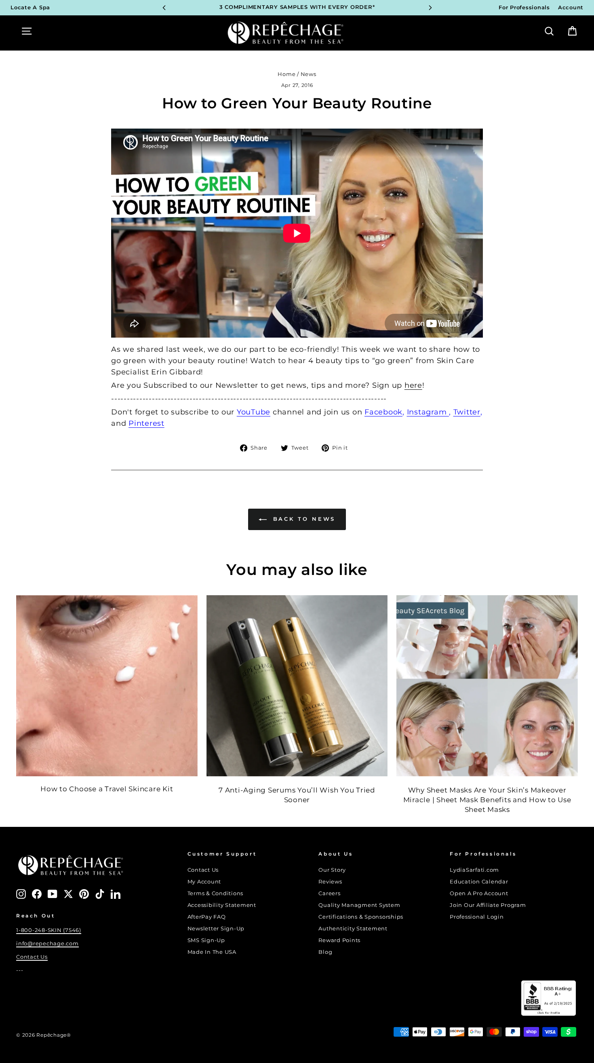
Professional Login (477, 917)
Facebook (383, 412)
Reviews (330, 882)
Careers (329, 893)
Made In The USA (211, 952)
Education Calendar (479, 882)
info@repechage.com (47, 943)
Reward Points (339, 940)
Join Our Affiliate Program (488, 905)
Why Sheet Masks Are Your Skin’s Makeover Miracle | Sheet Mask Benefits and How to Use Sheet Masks (487, 800)
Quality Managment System (359, 905)
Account (570, 7)
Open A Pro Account (479, 893)
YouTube (253, 412)
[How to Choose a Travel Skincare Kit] (107, 686)
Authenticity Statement (353, 929)
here (413, 385)
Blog (325, 952)
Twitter (466, 412)
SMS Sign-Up (206, 940)
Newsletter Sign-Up (216, 929)
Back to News (303, 519)
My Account (204, 882)
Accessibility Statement (221, 905)
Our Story (332, 870)
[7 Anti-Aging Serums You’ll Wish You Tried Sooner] (297, 686)
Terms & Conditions (215, 893)
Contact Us (32, 957)
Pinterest (146, 423)
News (308, 74)
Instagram (428, 412)
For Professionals (524, 7)
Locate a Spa (30, 7)
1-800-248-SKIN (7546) (48, 930)
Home (286, 74)
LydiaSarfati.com (474, 870)
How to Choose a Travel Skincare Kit (106, 789)
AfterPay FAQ (206, 917)
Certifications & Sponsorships (360, 917)
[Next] (430, 8)
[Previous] (164, 8)
